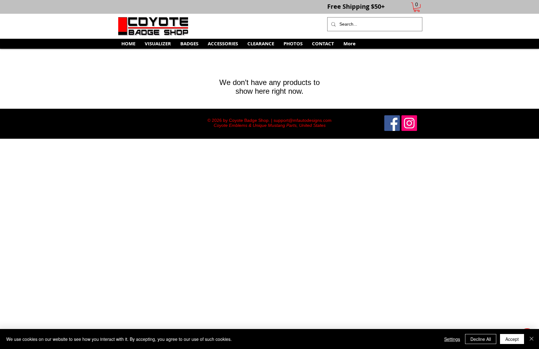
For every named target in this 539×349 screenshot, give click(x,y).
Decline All (480, 339)
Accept (512, 339)
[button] (416, 7)
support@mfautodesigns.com (303, 120)
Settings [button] (452, 339)
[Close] (531, 339)
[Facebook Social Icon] (392, 123)
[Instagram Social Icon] (409, 123)
